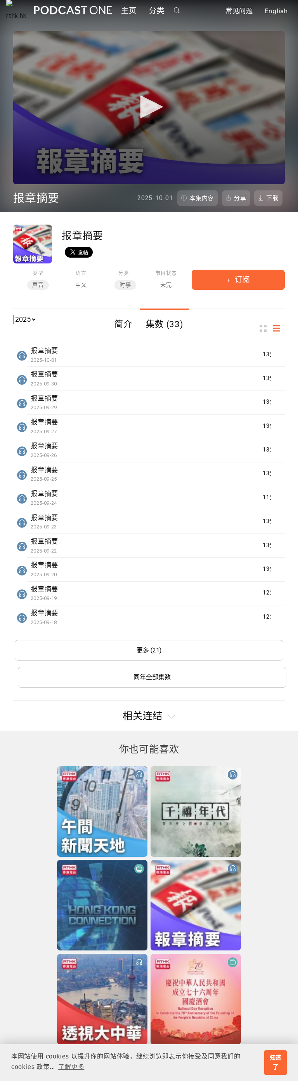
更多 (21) (149, 650)
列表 (279, 328)
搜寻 (177, 10)
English (276, 11)
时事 (125, 285)
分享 (240, 198)
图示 (265, 328)
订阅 (241, 279)
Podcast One (73, 10)
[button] (149, 107)
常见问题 (239, 11)
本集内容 (201, 198)
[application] (149, 107)
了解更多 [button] (71, 1067)
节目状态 (166, 273)
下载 (272, 198)
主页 (129, 10)
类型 (38, 273)
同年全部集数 (152, 677)
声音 (38, 285)
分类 (157, 10)
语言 (81, 273)
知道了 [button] (276, 1062)
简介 (123, 324)
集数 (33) (165, 324)
